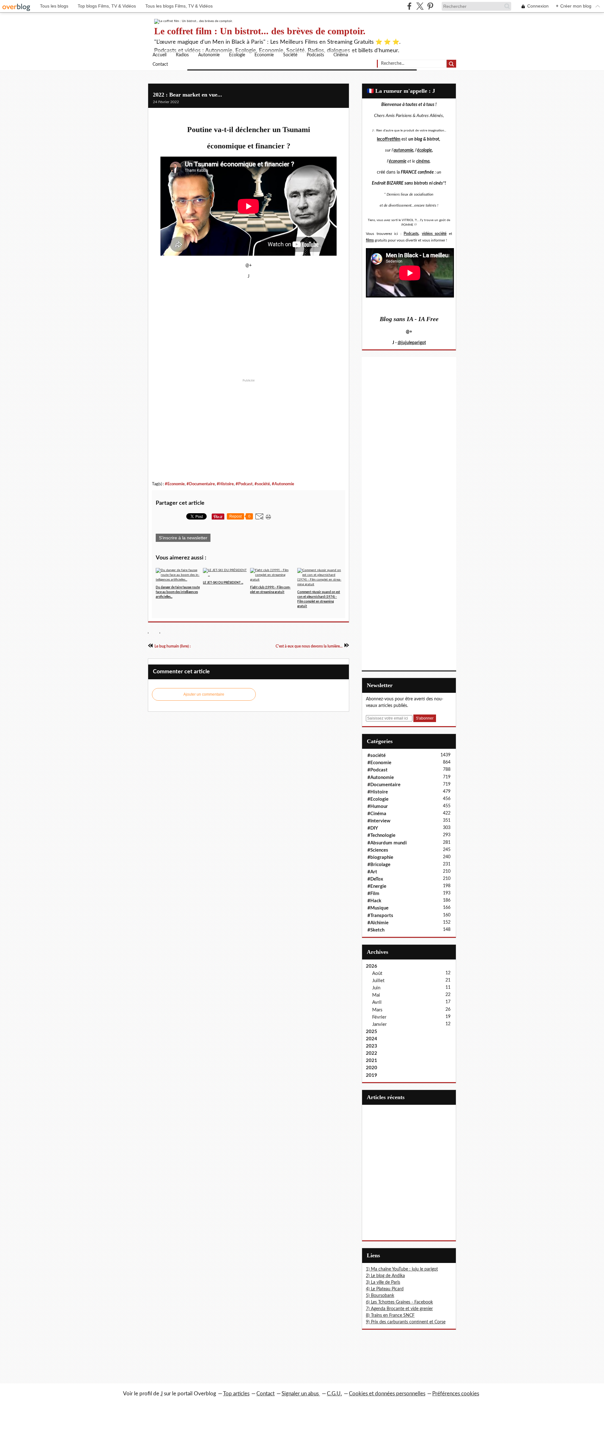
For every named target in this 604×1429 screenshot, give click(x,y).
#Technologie (381, 835)
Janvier (379, 1024)
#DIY (372, 828)
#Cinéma (376, 813)
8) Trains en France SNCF (390, 1315)
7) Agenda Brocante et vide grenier (399, 1309)
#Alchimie (378, 922)
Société (290, 55)
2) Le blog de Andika (385, 1276)
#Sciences (377, 850)
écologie (424, 150)
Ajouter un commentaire (203, 694)
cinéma (422, 161)
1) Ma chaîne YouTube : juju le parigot (402, 1269)
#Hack (374, 900)
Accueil (159, 55)
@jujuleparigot (412, 343)
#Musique (378, 908)
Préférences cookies (455, 1393)
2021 (371, 1060)
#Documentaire (201, 484)
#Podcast (244, 484)
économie (397, 161)
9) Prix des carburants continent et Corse (405, 1322)
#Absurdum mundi (387, 843)
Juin (376, 988)
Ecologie (237, 55)
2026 (371, 966)
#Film (373, 893)
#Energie (376, 886)
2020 (371, 1067)
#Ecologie (378, 799)
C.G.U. (334, 1393)
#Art (372, 872)
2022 (371, 1053)
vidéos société (434, 234)
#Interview (378, 821)
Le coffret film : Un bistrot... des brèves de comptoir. (260, 31)
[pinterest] (430, 6)
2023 (371, 1046)
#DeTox (375, 879)
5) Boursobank (380, 1295)
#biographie (380, 857)
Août (377, 973)
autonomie (403, 150)
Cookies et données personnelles (387, 1393)
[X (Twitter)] (420, 6)
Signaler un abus (301, 1393)
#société (262, 484)
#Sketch (375, 930)
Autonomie (209, 55)
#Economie (175, 484)
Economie (264, 55)
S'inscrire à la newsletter (183, 537)
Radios (182, 55)
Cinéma (340, 55)
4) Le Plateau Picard (385, 1289)
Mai (376, 995)
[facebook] (409, 6)
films (370, 240)
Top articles (236, 1393)
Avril (377, 1002)
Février (379, 1017)
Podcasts (315, 55)
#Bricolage (378, 864)
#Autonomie (283, 484)
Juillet (378, 980)
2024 (371, 1039)
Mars (377, 1010)
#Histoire (225, 484)
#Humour (377, 806)
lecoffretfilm (388, 139)
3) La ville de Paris (383, 1282)
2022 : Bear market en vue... (187, 95)
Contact (160, 64)
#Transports (380, 915)
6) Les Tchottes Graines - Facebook (399, 1302)
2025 (371, 1031)
